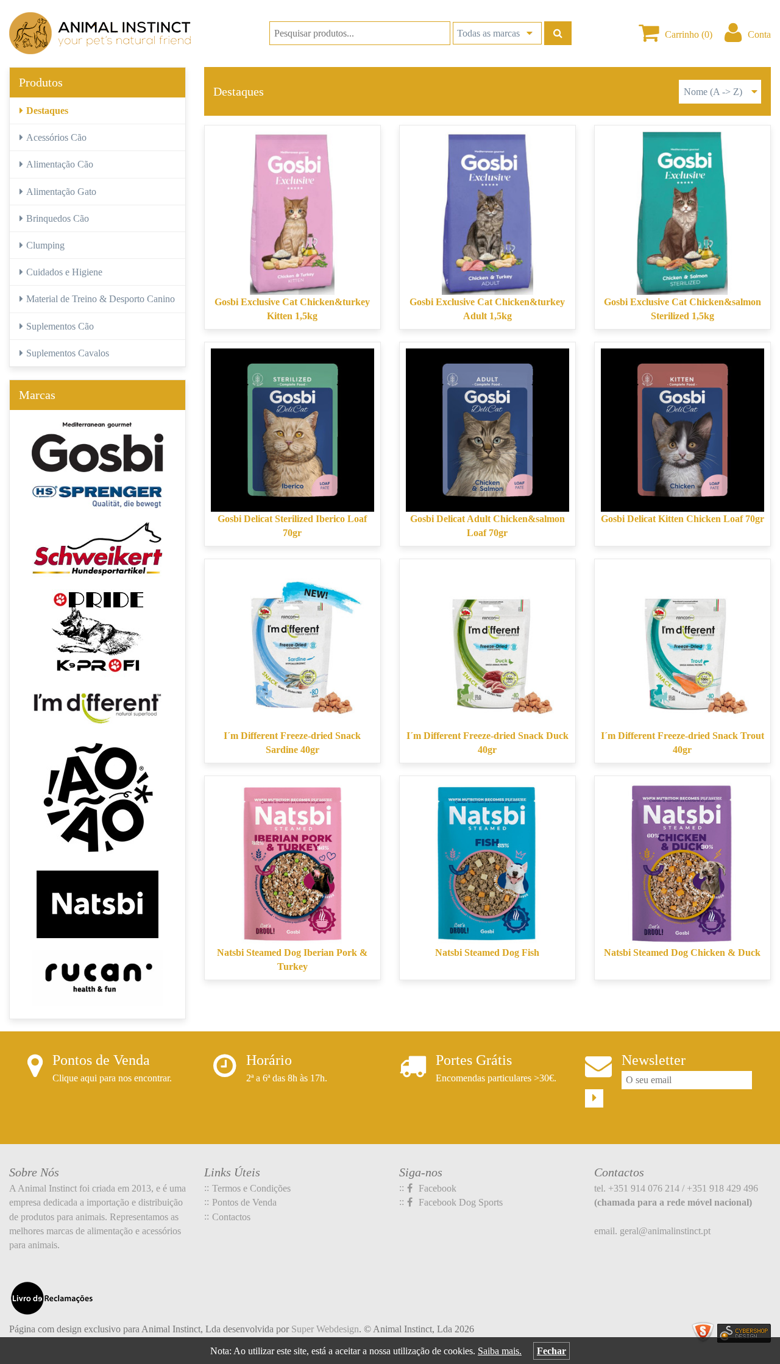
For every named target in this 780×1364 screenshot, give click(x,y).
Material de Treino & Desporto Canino (100, 299)
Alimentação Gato (61, 191)
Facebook (436, 1188)
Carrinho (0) (688, 34)
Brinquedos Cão (57, 218)
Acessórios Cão (56, 137)
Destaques (47, 110)
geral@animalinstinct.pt (665, 1231)
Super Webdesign (325, 1329)
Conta (759, 34)
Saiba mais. (500, 1351)
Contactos (231, 1217)
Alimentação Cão (59, 164)
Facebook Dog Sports (459, 1202)
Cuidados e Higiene (64, 272)
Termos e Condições (251, 1188)
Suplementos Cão (60, 326)
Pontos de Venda (244, 1202)
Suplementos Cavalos (67, 353)
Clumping (45, 245)
